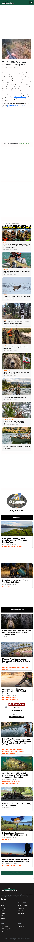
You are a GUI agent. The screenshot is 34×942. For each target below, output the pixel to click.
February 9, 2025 (24, 143)
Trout (2, 911)
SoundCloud (21, 908)
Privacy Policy (21, 926)
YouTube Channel (22, 905)
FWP (3, 639)
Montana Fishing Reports (10, 667)
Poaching (5, 809)
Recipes (3, 918)
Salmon (3, 916)
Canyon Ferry (6, 781)
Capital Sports (23, 667)
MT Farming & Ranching (7, 929)
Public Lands (18, 865)
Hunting (13, 546)
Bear (9, 586)
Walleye (3, 913)
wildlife (19, 546)
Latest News (4, 926)
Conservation (6, 546)
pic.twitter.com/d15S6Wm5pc (16, 106)
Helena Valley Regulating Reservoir (13, 751)
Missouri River (6, 669)
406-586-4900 (17, 714)
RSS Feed (20, 911)
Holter (14, 697)
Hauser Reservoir (17, 749)
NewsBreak (21, 913)
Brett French (6, 839)
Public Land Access (8, 865)
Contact (3, 931)
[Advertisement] (17, 22)
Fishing (3, 908)
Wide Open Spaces (20, 97)
